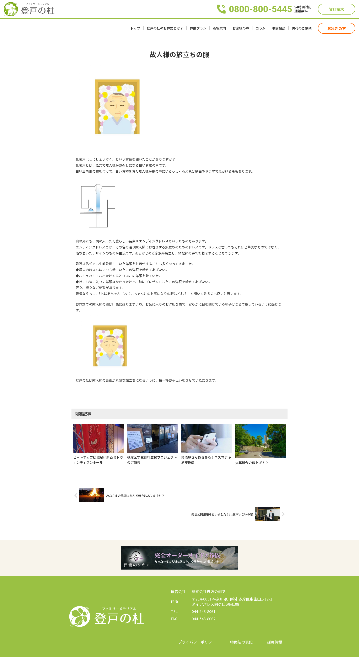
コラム (261, 28)
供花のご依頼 (302, 28)
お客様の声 (240, 28)
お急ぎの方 (336, 28)
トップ (135, 28)
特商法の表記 (241, 642)
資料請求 (336, 9)
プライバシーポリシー (197, 642)
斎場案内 (219, 28)
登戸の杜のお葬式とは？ (165, 28)
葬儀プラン (198, 28)
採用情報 (274, 642)
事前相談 (278, 28)
